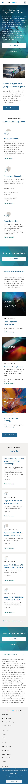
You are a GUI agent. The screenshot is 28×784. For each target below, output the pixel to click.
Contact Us (13, 51)
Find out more (10, 108)
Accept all (14, 781)
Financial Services (6, 725)
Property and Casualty (8, 722)
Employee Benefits (7, 718)
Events (4, 734)
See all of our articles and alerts (13, 621)
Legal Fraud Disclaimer (10, 654)
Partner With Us (6, 758)
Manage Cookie (14, 777)
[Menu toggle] (4, 2)
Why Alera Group (6, 746)
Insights (4, 738)
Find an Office (13, 45)
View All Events (9, 435)
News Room (5, 750)
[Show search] (25, 2)
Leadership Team (6, 754)
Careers (4, 761)
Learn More (13, 773)
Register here (8, 332)
